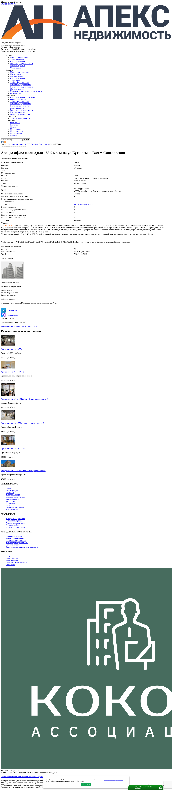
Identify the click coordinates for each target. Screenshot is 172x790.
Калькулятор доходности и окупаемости (26, 91)
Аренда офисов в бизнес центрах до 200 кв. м (19, 326)
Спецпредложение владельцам (22, 97)
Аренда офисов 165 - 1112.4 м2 (13, 449)
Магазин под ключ (17, 66)
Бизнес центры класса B (83, 204)
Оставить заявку (16, 93)
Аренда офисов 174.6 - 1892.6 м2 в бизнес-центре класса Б (24, 399)
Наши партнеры (16, 131)
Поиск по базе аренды (19, 57)
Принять (86, 784)
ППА (8, 505)
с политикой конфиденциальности (113, 780)
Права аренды (16, 74)
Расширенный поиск (14, 536)
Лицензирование (17, 59)
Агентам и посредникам (20, 119)
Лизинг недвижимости (19, 83)
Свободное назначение (15, 507)
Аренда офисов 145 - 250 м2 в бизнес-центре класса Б (22, 423)
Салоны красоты (12, 499)
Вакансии (14, 135)
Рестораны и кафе (13, 495)
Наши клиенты (16, 129)
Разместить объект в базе (20, 114)
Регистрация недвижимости (21, 64)
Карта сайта (10, 565)
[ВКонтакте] (2, 142)
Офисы (8, 488)
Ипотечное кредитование (20, 85)
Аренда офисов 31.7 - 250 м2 (12, 372)
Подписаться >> (14, 310)
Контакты (14, 125)
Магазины (10, 493)
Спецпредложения (17, 62)
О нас (8, 556)
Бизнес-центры (12, 491)
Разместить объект (13, 525)
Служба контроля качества (16, 563)
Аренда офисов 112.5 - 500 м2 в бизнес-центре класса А (23, 471)
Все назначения (12, 510)
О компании (15, 123)
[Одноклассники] (5, 142)
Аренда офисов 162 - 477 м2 (12, 349)
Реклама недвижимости (19, 106)
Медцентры (10, 501)
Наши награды (16, 133)
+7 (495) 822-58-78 (8, 4)
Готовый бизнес (16, 76)
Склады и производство (15, 497)
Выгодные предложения (15, 519)
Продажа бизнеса (12, 503)
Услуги (13, 127)
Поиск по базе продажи (19, 72)
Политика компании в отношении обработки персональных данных (28, 777)
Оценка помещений (18, 100)
